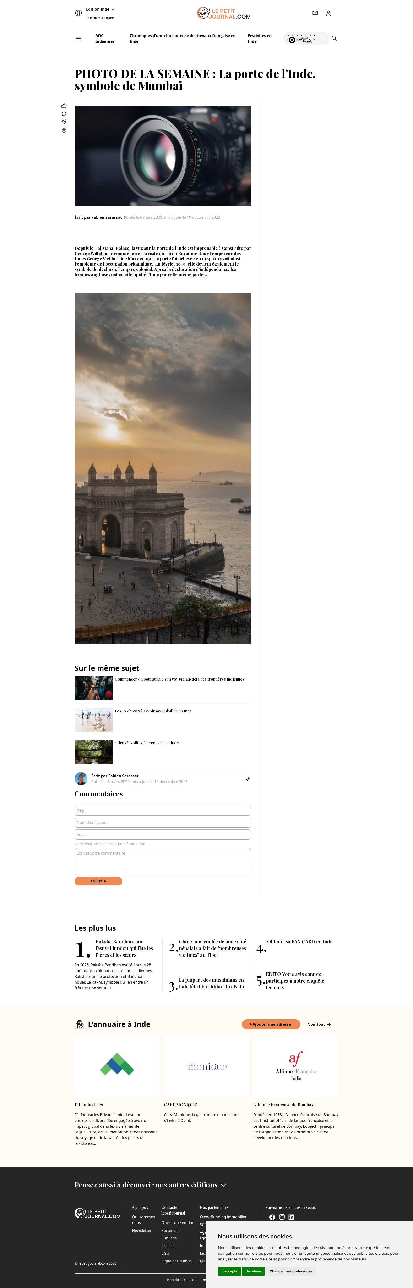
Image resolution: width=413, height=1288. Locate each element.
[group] (322, 37)
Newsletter (142, 1230)
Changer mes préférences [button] (291, 1271)
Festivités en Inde (260, 38)
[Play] (322, 38)
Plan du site (177, 1279)
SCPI (204, 1224)
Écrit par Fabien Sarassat (98, 217)
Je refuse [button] (253, 1271)
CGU (165, 1253)
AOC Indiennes (104, 38)
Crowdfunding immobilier (223, 1217)
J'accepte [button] (229, 1271)
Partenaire (170, 1230)
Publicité (169, 1238)
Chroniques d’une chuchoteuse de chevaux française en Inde (183, 38)
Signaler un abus (176, 1261)
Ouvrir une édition (178, 1222)
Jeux (203, 1253)
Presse (167, 1245)
